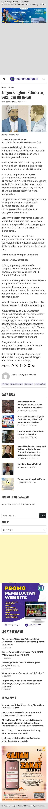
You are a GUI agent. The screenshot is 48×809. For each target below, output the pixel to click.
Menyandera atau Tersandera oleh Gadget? (23, 673)
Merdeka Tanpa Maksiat (29, 464)
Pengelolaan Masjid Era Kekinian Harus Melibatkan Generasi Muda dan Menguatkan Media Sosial (23, 642)
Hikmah (11, 88)
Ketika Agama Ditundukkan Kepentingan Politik (30, 433)
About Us (12, 4)
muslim (29, 384)
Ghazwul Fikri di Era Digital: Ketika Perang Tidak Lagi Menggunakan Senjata (30, 419)
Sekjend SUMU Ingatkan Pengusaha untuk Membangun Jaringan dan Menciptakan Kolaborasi (22, 683)
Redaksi (21, 4)
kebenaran (17, 384)
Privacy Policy (32, 4)
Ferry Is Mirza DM (27, 375)
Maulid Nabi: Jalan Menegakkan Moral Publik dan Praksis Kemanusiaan (29, 404)
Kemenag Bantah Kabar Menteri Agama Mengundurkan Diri (21, 664)
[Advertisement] (24, 49)
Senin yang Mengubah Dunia (31, 479)
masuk (15, 504)
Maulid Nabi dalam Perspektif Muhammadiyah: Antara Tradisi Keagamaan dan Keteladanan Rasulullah (31, 450)
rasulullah (41, 384)
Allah (6, 384)
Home (4, 4)
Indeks (43, 4)
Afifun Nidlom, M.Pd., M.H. (14, 720)
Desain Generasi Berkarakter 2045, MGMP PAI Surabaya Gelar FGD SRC (22, 653)
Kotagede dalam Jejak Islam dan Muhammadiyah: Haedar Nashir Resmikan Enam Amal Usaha (22, 723)
